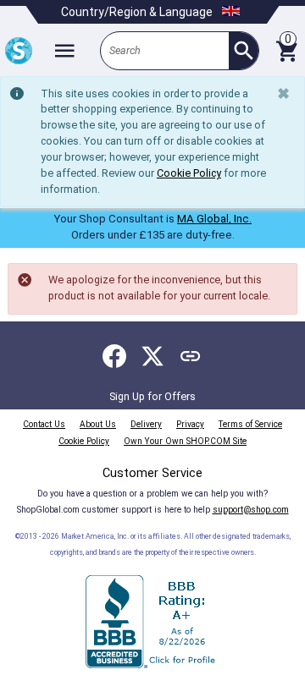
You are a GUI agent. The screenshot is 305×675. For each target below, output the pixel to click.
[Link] (190, 356)
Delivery (146, 424)
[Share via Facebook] (114, 356)
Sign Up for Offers (152, 396)
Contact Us (44, 424)
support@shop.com (251, 509)
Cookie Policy (189, 173)
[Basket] (286, 50)
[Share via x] (152, 356)
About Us (98, 424)
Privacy (190, 424)
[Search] (243, 50)
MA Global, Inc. (214, 218)
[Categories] (64, 50)
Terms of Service (250, 424)
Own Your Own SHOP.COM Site (185, 441)
